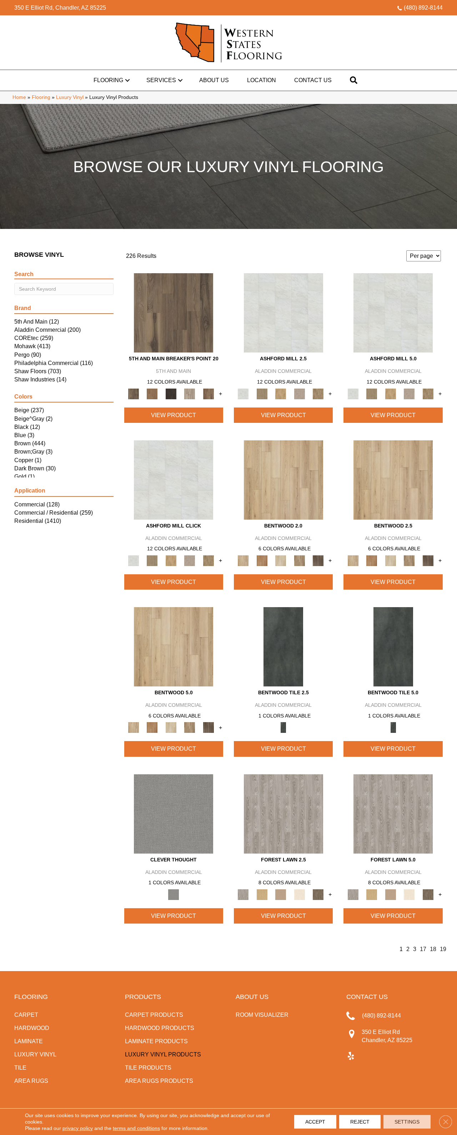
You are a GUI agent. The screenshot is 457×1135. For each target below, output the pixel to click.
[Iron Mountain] (170, 393)
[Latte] (280, 894)
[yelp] (351, 1056)
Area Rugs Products (159, 1081)
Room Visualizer (262, 1015)
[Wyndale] (299, 560)
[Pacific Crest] (208, 393)
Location (261, 80)
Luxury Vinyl (70, 97)
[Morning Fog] (173, 813)
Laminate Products (156, 1041)
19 (443, 949)
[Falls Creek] (173, 312)
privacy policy (77, 1128)
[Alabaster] (283, 312)
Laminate (28, 1041)
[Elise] (261, 393)
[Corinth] (299, 393)
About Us (214, 80)
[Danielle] (318, 393)
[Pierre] (283, 479)
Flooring (108, 80)
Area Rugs (31, 1081)
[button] (127, 80)
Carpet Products (154, 1015)
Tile (20, 1068)
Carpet (26, 1015)
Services (161, 80)
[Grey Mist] (283, 813)
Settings (407, 1122)
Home (19, 97)
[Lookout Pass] (189, 393)
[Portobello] (318, 894)
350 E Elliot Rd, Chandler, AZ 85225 (60, 8)
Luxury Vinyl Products (163, 1054)
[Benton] (261, 560)
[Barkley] (280, 560)
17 (423, 949)
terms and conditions (136, 1128)
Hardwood (31, 1028)
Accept (315, 1122)
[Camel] (261, 894)
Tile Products (148, 1068)
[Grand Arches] (152, 393)
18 (433, 949)
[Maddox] (280, 393)
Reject (360, 1122)
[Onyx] (283, 646)
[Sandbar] (299, 894)
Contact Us (313, 80)
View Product (173, 415)
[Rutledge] (318, 560)
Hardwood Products (159, 1028)
